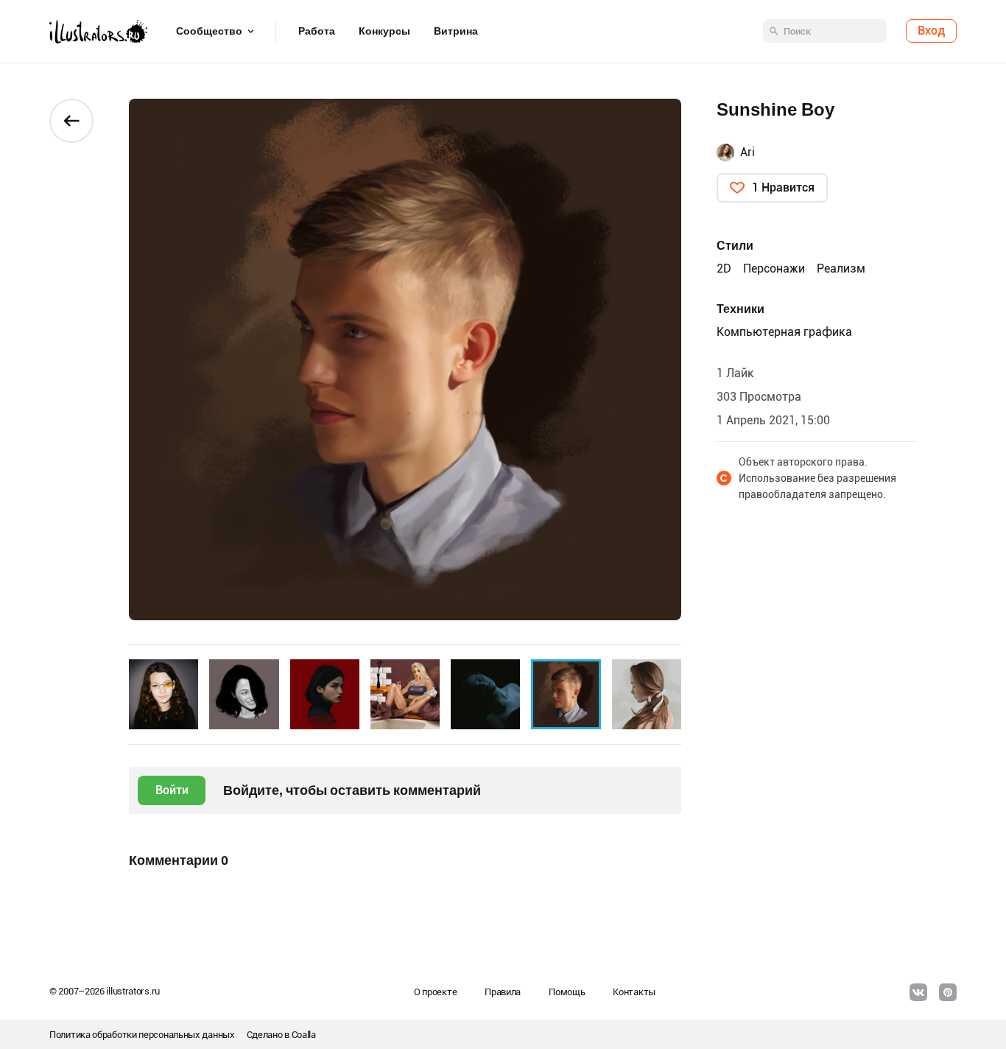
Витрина (456, 32)
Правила (503, 991)
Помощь (567, 991)
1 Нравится (783, 187)
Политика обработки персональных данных (142, 1034)
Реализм (841, 269)
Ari (747, 152)
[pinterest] (948, 992)
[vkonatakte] (918, 992)
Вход (931, 31)
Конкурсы (384, 32)
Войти (172, 790)
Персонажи (774, 269)
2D (724, 269)
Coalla (304, 1034)
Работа (316, 32)
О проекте (435, 991)
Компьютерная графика (784, 332)
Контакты (634, 991)
